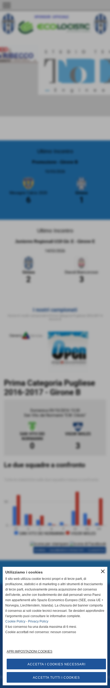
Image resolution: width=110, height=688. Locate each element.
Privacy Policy (38, 621)
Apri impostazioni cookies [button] (29, 651)
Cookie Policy (15, 621)
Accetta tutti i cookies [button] (56, 677)
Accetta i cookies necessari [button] (56, 664)
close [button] (103, 571)
